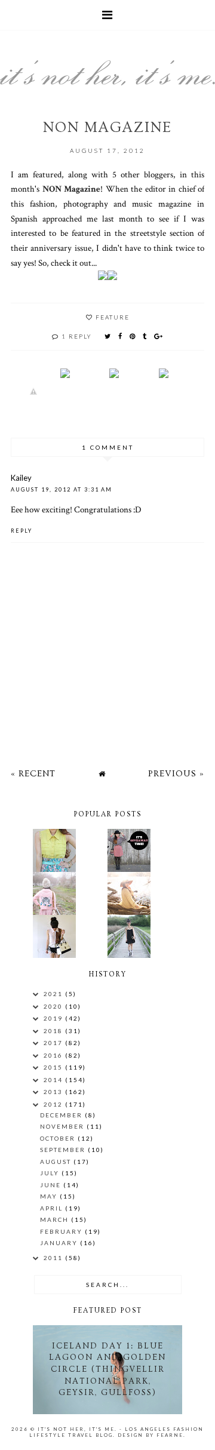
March (55, 1219)
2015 (54, 1067)
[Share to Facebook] (120, 336)
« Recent (33, 774)
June (51, 1184)
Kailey (21, 478)
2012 (54, 1104)
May (50, 1196)
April (52, 1208)
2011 (54, 1257)
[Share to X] (108, 336)
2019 (54, 1018)
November (63, 1126)
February (62, 1231)
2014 (54, 1079)
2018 (54, 1030)
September (64, 1149)
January (60, 1242)
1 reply (77, 336)
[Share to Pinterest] (133, 336)
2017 (54, 1042)
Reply (21, 530)
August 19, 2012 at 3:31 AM (61, 489)
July (51, 1172)
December (62, 1115)
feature (113, 317)
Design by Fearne (150, 1435)
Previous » (176, 774)
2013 (54, 1091)
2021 (54, 993)
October (59, 1138)
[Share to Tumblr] (145, 336)
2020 (54, 1006)
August (56, 1161)
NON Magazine (71, 189)
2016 (54, 1055)
